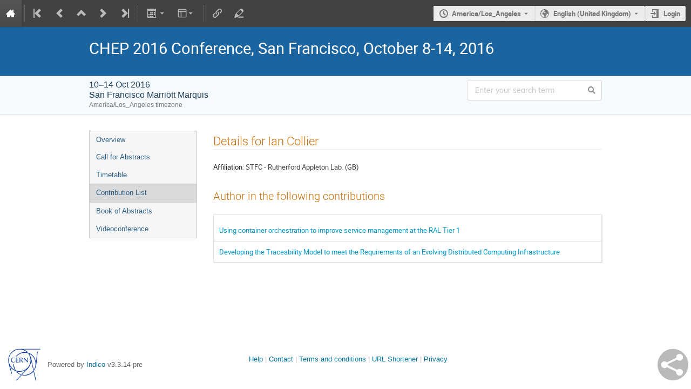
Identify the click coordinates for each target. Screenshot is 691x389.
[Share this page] (673, 364)
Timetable (111, 175)
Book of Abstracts (124, 211)
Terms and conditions (332, 359)
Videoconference (122, 229)
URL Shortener (395, 359)
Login (671, 13)
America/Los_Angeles (486, 13)
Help (256, 359)
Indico (95, 364)
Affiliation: (228, 167)
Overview (110, 140)
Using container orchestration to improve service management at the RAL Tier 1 (339, 230)
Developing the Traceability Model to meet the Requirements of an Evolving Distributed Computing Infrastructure (389, 252)
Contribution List (121, 193)
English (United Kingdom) (592, 13)
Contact (281, 359)
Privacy (436, 359)
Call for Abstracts (123, 157)
